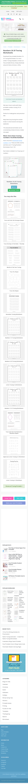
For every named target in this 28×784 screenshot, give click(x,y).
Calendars (13, 577)
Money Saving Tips (8, 698)
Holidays (5, 695)
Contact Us (4, 747)
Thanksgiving (6, 714)
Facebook (3, 764)
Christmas (5, 687)
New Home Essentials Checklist (10, 599)
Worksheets (6, 719)
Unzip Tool (8, 498)
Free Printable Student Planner (15, 563)
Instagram (3, 762)
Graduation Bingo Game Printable (12, 641)
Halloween (5, 692)
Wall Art (5, 716)
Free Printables (5, 732)
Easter (4, 690)
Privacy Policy (4, 751)
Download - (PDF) (14, 190)
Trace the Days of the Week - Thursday (14, 244)
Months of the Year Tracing (14, 267)
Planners (7, 560)
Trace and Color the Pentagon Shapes (14, 220)
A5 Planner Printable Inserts (17, 576)
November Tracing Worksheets (14, 314)
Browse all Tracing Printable (14, 486)
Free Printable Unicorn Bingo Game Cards (14, 644)
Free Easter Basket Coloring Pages (12, 647)
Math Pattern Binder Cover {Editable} (10, 613)
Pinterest (3, 760)
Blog (2, 730)
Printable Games (7, 703)
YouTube (3, 768)
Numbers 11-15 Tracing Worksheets (14, 408)
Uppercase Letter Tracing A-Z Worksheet (14, 456)
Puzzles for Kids (7, 708)
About (2, 745)
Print (14, 187)
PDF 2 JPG (20, 498)
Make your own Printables (14, 503)
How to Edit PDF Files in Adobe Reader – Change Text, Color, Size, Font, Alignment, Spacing (15, 557)
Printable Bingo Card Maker (12, 40)
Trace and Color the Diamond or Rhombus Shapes (14, 432)
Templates (13, 551)
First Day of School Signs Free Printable (17, 548)
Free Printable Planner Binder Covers (15, 570)
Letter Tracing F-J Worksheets (14, 385)
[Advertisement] (14, 524)
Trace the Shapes (14, 291)
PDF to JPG (19, 11)
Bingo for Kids (6, 681)
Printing (5, 706)
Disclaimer (3, 753)
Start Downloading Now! (19, 3)
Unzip (12, 11)
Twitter (3, 766)
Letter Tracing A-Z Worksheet (14, 480)
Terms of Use (4, 749)
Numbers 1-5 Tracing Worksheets (14, 338)
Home (7, 11)
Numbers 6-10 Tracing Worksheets (14, 361)
